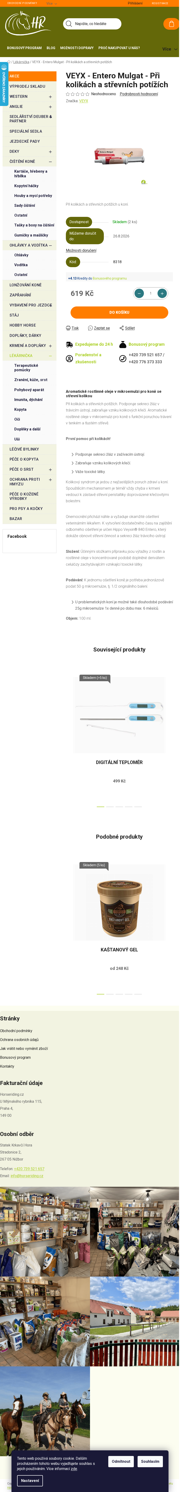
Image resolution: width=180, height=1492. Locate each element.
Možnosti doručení (81, 250)
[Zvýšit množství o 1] (162, 293)
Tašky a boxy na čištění (34, 225)
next (169, 740)
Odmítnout (121, 1461)
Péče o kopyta (24, 459)
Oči (17, 419)
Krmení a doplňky (28, 345)
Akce (14, 76)
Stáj (14, 315)
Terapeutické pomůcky (26, 367)
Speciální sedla (26, 131)
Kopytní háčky (26, 186)
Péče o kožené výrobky (24, 496)
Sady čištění (24, 205)
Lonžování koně (26, 285)
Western (19, 96)
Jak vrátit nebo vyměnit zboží (24, 1048)
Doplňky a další (27, 429)
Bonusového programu (110, 278)
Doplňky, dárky (25, 335)
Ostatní (20, 215)
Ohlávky (21, 255)
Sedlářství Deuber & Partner (31, 118)
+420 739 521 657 (29, 1169)
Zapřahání (20, 295)
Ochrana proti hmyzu (25, 481)
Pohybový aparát (29, 390)
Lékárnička (21, 355)
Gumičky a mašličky (31, 235)
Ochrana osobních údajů (19, 1039)
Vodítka (21, 265)
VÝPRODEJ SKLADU (27, 86)
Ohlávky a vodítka (29, 245)
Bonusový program (15, 1057)
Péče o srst (22, 469)
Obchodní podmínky (22, 3)
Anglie (16, 106)
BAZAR (16, 519)
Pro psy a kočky (26, 508)
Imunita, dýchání (28, 399)
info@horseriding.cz (27, 1176)
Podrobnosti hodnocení (139, 94)
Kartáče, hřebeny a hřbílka (30, 173)
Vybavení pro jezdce (31, 305)
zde (74, 1469)
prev (69, 740)
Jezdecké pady (25, 141)
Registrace (160, 3)
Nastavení (30, 1480)
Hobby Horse (23, 325)
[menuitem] (24, 48)
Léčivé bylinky (24, 449)
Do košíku (119, 312)
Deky (14, 151)
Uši (17, 439)
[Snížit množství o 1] (139, 293)
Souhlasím (150, 1461)
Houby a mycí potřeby (33, 195)
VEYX (83, 101)
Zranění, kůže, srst (30, 380)
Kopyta (20, 409)
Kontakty (7, 1066)
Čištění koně (22, 161)
